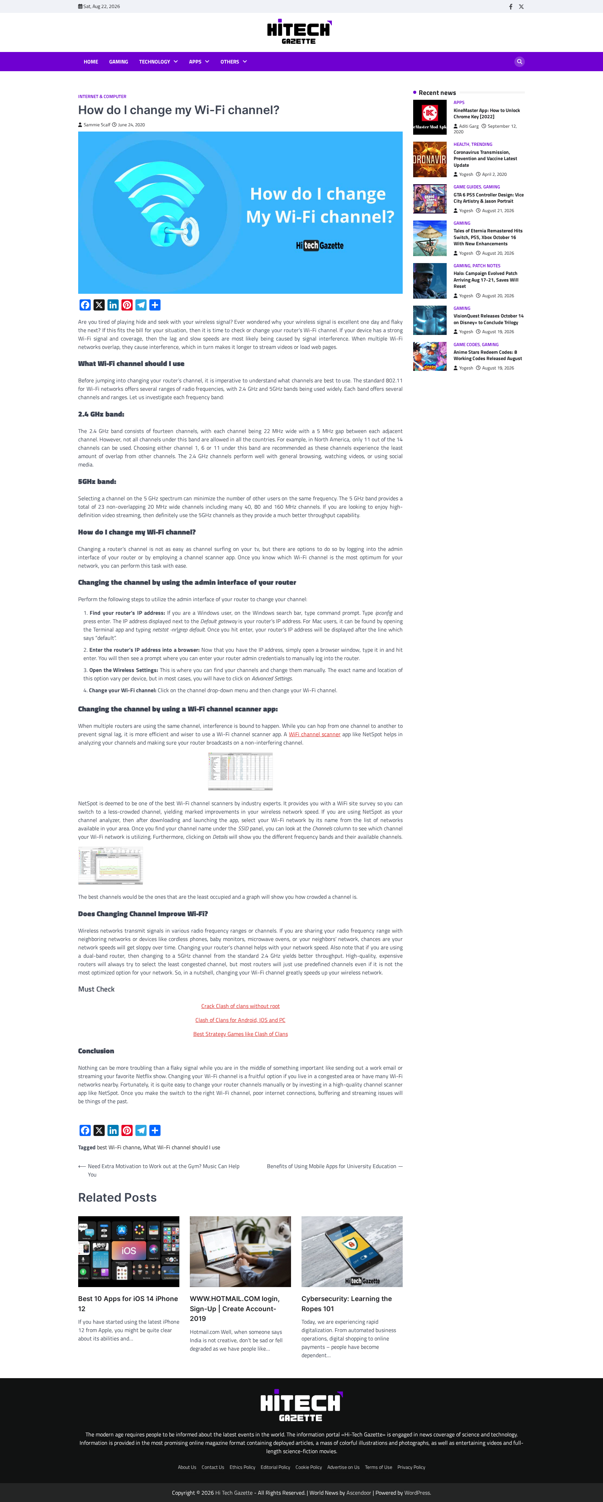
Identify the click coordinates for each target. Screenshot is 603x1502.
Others (230, 62)
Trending (481, 144)
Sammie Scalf (97, 124)
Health (461, 144)
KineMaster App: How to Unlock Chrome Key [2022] (487, 113)
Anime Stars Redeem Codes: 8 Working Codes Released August (488, 356)
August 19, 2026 (498, 332)
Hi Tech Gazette (234, 1492)
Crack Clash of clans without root (240, 1006)
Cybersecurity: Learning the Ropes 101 (347, 1304)
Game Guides (467, 187)
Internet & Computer (102, 96)
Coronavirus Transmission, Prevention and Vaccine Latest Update (485, 158)
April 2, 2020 (494, 174)
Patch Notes (486, 266)
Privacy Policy (411, 1467)
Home (91, 62)
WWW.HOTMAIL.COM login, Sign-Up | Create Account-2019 (235, 1309)
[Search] (519, 62)
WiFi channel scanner (315, 734)
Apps (195, 62)
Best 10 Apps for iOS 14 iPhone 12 (128, 1304)
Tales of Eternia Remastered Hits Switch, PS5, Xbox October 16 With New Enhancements (488, 237)
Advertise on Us (343, 1467)
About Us (187, 1467)
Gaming (118, 62)
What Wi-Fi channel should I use (181, 1147)
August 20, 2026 (498, 253)
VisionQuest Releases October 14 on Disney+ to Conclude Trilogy (489, 319)
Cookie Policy (309, 1467)
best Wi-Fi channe (118, 1147)
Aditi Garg (469, 126)
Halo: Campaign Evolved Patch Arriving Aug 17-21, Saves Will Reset (486, 280)
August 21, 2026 (498, 210)
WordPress (417, 1492)
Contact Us (213, 1467)
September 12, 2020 (485, 129)
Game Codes (467, 345)
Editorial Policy (275, 1467)
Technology (154, 62)
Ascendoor (359, 1492)
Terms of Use (378, 1467)
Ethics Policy (242, 1467)
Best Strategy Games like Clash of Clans (240, 1034)
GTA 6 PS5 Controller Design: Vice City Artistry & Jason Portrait (489, 198)
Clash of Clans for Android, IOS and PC (240, 1020)
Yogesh (466, 174)
